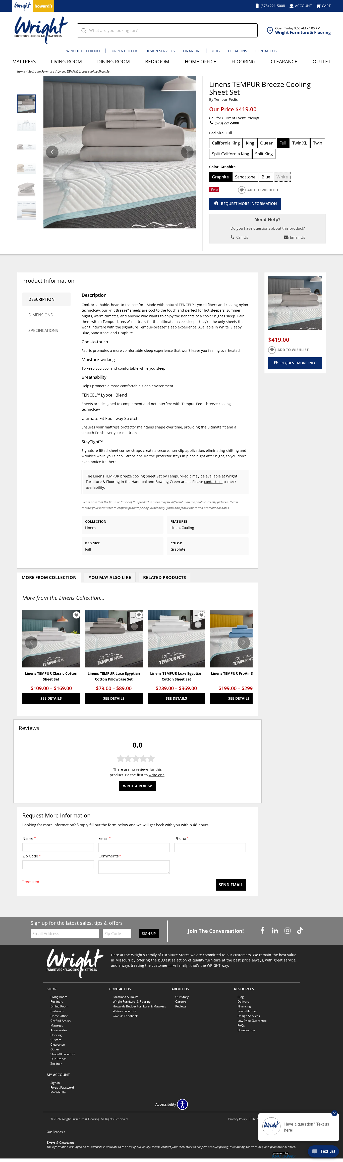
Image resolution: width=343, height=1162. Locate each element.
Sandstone (245, 177)
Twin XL (299, 143)
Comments (109, 856)
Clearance (284, 61)
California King (226, 143)
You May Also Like (110, 577)
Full (282, 143)
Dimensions (40, 315)
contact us (213, 481)
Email (104, 838)
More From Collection (49, 577)
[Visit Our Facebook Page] (262, 930)
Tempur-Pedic (226, 99)
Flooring (243, 61)
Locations (237, 51)
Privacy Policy (237, 1119)
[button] (187, 152)
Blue (266, 177)
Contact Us (266, 51)
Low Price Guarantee (252, 1021)
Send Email (231, 885)
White (282, 177)
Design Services (160, 51)
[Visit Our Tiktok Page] (300, 930)
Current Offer (123, 51)
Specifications (43, 330)
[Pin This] (214, 190)
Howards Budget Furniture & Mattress (139, 1006)
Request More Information (249, 203)
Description (41, 299)
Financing (192, 51)
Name (29, 838)
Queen (266, 143)
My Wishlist (58, 1092)
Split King (264, 154)
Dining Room (113, 61)
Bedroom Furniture (41, 71)
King (250, 143)
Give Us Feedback (125, 1016)
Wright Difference (83, 51)
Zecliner (56, 1063)
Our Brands (56, 1132)
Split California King (230, 154)
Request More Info (298, 362)
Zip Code (31, 856)
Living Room (66, 61)
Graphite (220, 177)
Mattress (24, 61)
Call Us (241, 237)
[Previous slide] (31, 642)
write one (156, 774)
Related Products (164, 577)
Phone (181, 838)
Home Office (200, 61)
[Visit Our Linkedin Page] (275, 930)
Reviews (181, 1006)
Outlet (322, 61)
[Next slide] (244, 642)
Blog (215, 51)
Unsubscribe (246, 1030)
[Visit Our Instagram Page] (288, 930)
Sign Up (149, 933)
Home (21, 71)
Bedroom (157, 61)
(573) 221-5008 (226, 123)
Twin (317, 143)
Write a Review (137, 786)
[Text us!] (323, 1152)
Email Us (297, 237)
